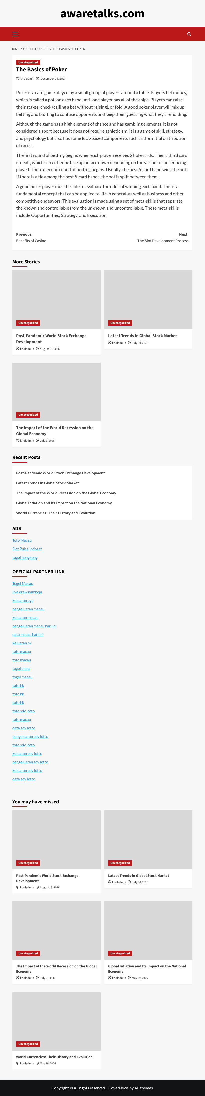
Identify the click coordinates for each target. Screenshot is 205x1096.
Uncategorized (28, 62)
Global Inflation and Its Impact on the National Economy (64, 503)
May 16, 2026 (48, 1063)
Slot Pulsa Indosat (27, 548)
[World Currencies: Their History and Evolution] (56, 1021)
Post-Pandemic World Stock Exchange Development (51, 339)
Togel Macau (22, 583)
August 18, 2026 (50, 349)
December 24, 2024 (53, 78)
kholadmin (27, 78)
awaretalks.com (102, 13)
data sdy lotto (23, 779)
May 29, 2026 (140, 978)
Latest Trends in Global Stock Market (142, 336)
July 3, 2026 (47, 441)
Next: (163, 238)
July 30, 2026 (140, 343)
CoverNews (118, 1087)
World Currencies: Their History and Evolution (56, 513)
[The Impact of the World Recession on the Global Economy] (56, 392)
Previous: (31, 238)
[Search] (189, 34)
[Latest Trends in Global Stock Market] (148, 299)
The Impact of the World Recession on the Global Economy (55, 431)
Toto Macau (22, 540)
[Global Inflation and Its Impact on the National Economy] (148, 930)
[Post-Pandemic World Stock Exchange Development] (56, 299)
